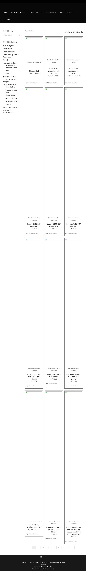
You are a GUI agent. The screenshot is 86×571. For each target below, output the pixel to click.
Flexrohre (6, 60)
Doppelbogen (7, 49)
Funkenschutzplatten (10, 63)
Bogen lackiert (10, 87)
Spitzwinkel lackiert (12, 101)
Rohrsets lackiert (11, 95)
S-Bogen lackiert (11, 98)
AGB (50, 566)
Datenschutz (44, 566)
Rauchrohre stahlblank (10, 107)
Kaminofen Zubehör (9, 76)
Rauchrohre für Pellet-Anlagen (34, 521)
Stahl (7, 73)
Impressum (37, 566)
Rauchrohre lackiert (9, 85)
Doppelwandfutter (9, 52)
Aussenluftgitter (8, 46)
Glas (7, 70)
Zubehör (8, 104)
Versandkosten (33, 82)
